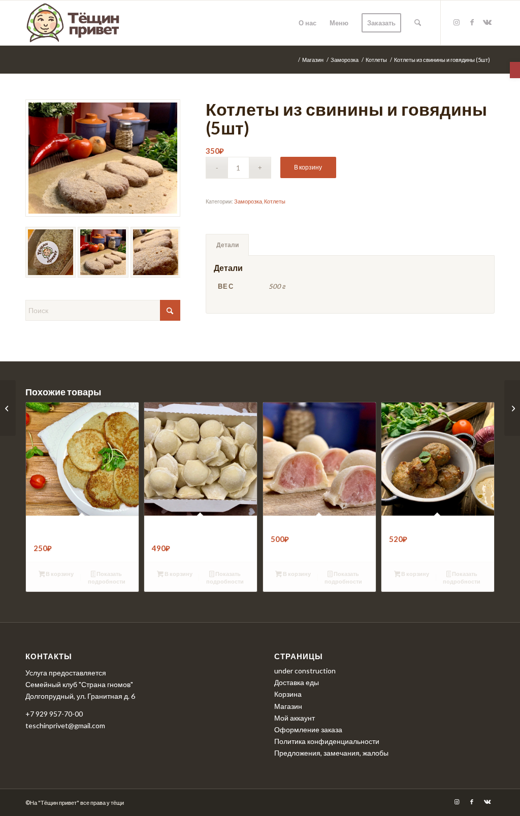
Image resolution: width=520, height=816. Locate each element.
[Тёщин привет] (74, 23)
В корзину (308, 167)
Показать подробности (106, 577)
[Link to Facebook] (471, 22)
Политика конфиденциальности (326, 741)
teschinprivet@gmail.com (65, 725)
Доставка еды (296, 682)
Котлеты (274, 201)
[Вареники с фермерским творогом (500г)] (8, 408)
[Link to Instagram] (456, 22)
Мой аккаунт (294, 717)
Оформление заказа (308, 729)
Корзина (288, 694)
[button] (515, 70)
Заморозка (248, 201)
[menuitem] (307, 23)
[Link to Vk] (487, 22)
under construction (305, 670)
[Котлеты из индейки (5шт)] (512, 408)
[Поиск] (418, 23)
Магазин (288, 706)
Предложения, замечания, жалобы (331, 753)
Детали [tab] (227, 245)
